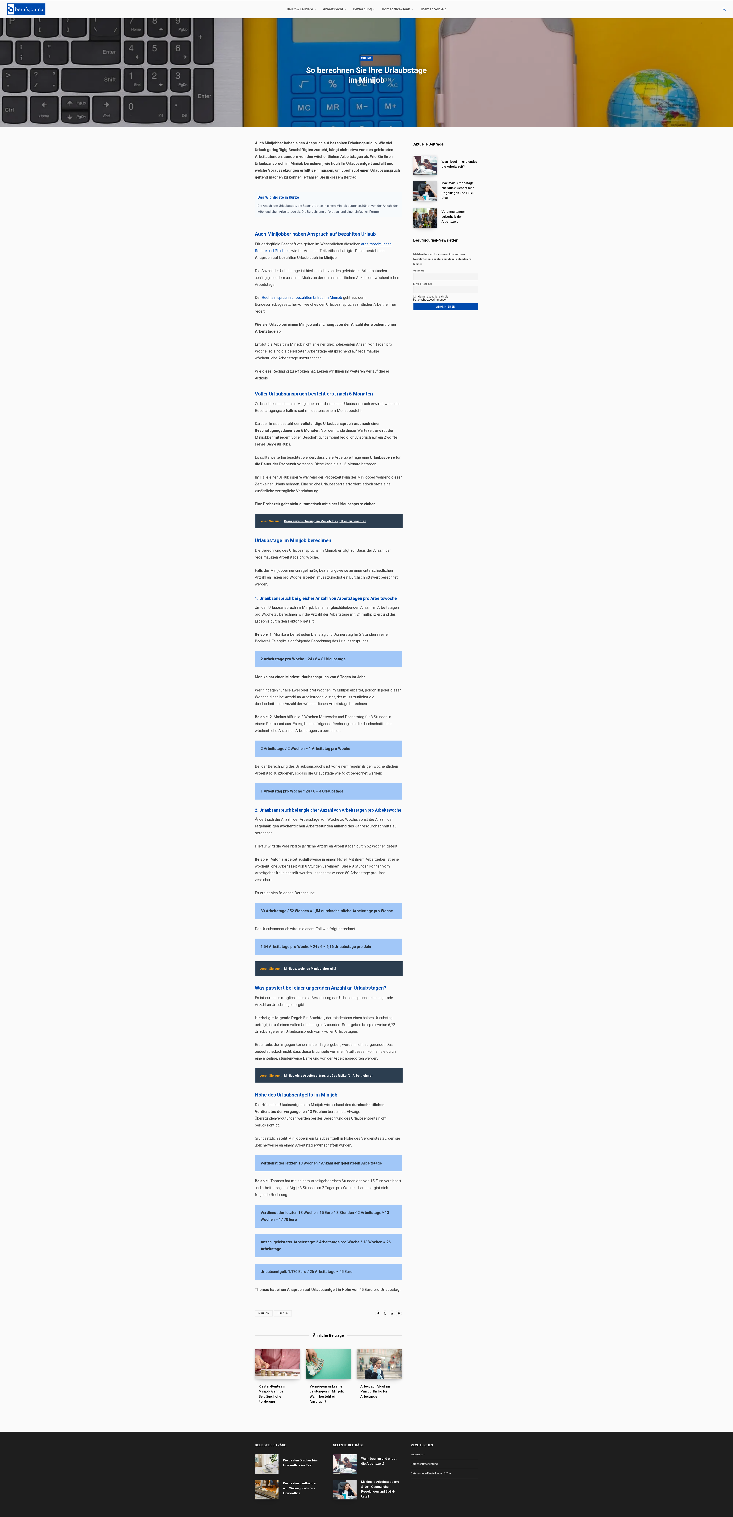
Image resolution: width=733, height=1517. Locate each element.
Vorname (419, 271)
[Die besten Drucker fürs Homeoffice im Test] (269, 1464)
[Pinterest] (399, 1313)
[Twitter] (385, 1313)
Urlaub (283, 1313)
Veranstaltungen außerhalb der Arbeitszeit (454, 216)
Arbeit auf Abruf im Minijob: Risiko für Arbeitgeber (375, 1391)
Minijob (366, 58)
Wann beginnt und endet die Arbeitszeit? (459, 164)
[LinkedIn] (392, 1313)
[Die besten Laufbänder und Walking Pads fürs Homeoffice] (269, 1489)
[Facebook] (378, 1313)
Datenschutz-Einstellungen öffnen (431, 1473)
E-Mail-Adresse (422, 283)
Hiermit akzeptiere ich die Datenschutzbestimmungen (430, 298)
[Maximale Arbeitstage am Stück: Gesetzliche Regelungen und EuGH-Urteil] (427, 191)
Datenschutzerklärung (424, 1463)
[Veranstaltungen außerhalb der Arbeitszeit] (427, 218)
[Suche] (724, 9)
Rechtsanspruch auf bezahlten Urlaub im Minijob (302, 297)
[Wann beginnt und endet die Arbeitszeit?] (427, 165)
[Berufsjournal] (26, 9)
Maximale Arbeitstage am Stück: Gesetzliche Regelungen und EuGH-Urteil (458, 190)
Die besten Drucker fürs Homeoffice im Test (300, 1462)
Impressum (418, 1454)
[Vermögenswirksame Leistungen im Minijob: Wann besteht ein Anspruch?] (328, 1364)
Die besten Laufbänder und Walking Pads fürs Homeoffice (299, 1488)
